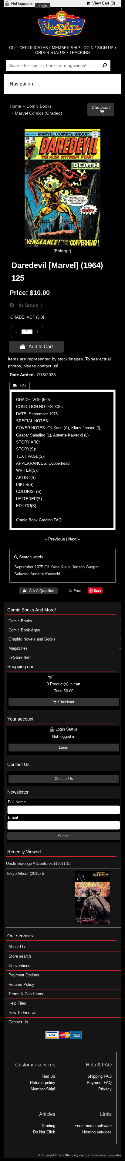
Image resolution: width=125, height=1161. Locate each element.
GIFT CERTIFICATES (28, 47)
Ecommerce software (93, 1125)
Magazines (18, 648)
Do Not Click (44, 1132)
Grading (48, 1125)
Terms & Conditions (25, 994)
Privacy (105, 1089)
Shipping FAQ (99, 1076)
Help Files (17, 1003)
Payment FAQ (99, 1082)
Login (43, 6)
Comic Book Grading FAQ (39, 520)
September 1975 (28, 567)
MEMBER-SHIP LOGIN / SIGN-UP (82, 47)
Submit (63, 836)
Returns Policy (21, 984)
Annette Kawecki (45, 574)
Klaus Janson (73, 567)
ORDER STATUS (50, 52)
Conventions (19, 965)
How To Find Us (22, 1012)
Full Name (17, 802)
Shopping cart (67, 676)
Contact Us (64, 779)
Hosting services (97, 1132)
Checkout (65, 702)
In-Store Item (20, 657)
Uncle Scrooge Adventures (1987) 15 (38, 863)
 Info (19, 386)
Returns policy (42, 1082)
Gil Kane (51, 567)
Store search (19, 956)
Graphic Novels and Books (32, 639)
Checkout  (101, 109)
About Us (16, 947)
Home (15, 106)
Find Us (48, 1076)
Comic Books (39, 106)
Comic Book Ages (24, 630)
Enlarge (62, 250)
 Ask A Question (38, 591)
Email (13, 817)
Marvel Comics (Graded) (38, 113)
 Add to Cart (36, 346)
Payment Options (23, 975)
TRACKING (79, 52)
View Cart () (102, 3)
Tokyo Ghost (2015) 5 (25, 873)
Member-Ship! (43, 1089)
